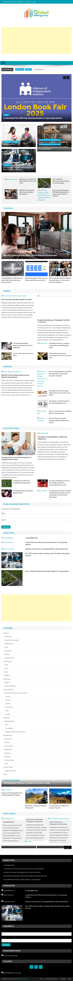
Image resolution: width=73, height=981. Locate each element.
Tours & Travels (8, 767)
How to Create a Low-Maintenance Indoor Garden (58, 823)
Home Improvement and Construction (14, 115)
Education (6, 165)
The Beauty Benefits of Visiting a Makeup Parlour (23, 492)
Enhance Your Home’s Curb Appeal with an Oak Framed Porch (30, 118)
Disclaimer (63, 979)
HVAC (7, 710)
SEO (6, 725)
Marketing (7, 718)
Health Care (7, 679)
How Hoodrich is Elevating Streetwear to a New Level (34, 820)
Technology (7, 756)
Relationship (7, 142)
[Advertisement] (37, 40)
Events (18, 69)
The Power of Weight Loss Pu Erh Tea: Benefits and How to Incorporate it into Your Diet (59, 483)
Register (28, 1)
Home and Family (9, 689)
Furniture (8, 703)
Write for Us (20, 1)
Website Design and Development (15, 732)
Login (34, 1)
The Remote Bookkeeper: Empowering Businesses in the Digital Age (23, 345)
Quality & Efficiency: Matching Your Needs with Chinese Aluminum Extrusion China (12, 280)
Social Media (9, 728)
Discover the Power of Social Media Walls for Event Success (60, 412)
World (5, 774)
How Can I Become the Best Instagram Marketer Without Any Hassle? (59, 420)
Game (6, 668)
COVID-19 (7, 682)
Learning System (9, 658)
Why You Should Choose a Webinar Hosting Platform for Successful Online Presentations (60, 280)
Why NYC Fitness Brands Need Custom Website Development (26, 192)
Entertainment (8, 661)
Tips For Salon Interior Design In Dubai (23, 354)
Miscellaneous (8, 735)
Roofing (7, 714)
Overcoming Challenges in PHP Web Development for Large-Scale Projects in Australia (60, 193)
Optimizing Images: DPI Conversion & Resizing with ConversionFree (36, 279)
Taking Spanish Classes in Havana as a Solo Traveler (26, 783)
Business (6, 633)
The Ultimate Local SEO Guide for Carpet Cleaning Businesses (59, 402)
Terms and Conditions (52, 979)
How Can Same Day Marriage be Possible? (17, 299)
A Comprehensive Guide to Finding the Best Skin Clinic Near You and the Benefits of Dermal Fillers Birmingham (60, 494)
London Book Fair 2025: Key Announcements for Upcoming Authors (43, 69)
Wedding (16, 142)
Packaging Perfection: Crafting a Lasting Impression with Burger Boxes (59, 345)
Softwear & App (9, 760)
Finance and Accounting (11, 640)
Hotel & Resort (8, 643)
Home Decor (9, 707)
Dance (6, 665)
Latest (70, 979)
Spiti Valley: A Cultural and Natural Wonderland (35, 807)
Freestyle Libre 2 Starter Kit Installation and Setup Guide (22, 482)
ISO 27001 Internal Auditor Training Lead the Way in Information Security (18, 168)
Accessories (8, 739)
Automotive (8, 636)
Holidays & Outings (10, 771)
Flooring (7, 700)
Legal (6, 647)
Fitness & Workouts (10, 686)
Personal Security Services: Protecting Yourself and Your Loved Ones (60, 355)
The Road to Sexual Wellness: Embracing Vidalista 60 (52, 438)
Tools (6, 763)
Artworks (7, 742)
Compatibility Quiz (9, 144)
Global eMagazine (23, 979)
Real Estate (7, 651)
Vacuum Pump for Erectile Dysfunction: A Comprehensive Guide (16, 458)
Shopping (7, 753)
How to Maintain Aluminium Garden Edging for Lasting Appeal (53, 148)
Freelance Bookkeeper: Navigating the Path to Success (54, 321)
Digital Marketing (9, 721)
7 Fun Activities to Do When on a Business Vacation (59, 807)
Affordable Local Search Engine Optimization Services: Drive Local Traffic (59, 393)
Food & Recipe (8, 746)
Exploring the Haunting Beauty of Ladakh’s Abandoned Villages (12, 794)
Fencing (7, 696)
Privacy (42, 979)
